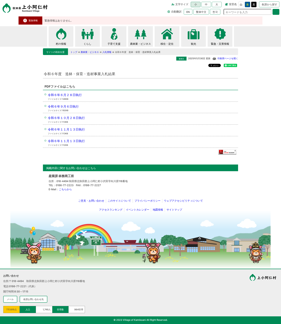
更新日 (181, 59)
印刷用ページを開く (228, 58)
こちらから (65, 189)
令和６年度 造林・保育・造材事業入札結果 (138, 52)
